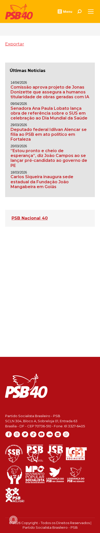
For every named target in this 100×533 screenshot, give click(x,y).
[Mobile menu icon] (91, 11)
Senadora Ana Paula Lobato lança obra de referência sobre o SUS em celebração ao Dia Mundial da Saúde (49, 113)
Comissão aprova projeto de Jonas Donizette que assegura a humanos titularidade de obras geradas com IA (50, 92)
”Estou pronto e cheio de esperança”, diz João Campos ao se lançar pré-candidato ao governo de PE (49, 158)
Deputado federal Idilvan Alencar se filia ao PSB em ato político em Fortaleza (49, 134)
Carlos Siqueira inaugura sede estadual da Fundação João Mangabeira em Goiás (42, 181)
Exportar (14, 43)
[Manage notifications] (13, 520)
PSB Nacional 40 (30, 218)
